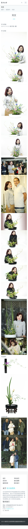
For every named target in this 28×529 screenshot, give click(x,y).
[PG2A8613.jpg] (14, 394)
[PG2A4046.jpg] (14, 459)
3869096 (7, 510)
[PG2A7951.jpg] (14, 365)
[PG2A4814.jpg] (14, 426)
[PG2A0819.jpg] (14, 194)
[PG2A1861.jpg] (14, 147)
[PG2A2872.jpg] (14, 239)
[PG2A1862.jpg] (14, 75)
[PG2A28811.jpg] (14, 221)
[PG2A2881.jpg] (14, 256)
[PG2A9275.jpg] (14, 346)
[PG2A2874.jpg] (14, 290)
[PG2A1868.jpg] (14, 102)
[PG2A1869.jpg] (14, 49)
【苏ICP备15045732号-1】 (7, 527)
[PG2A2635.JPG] (14, 166)
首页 (2, 9)
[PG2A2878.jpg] (14, 273)
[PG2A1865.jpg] (14, 128)
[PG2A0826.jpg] (14, 318)
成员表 (8, 9)
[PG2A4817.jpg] (14, 443)
